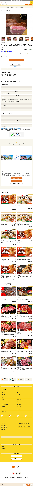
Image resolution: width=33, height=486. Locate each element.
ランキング (4, 7)
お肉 (17, 392)
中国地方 (6, 128)
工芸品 (2, 409)
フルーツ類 (3, 394)
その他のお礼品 (4, 411)
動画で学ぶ (21, 7)
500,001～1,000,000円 (27, 426)
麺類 (17, 401)
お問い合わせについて (16, 66)
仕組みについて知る (23, 53)
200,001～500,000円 (20, 426)
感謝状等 (18, 409)
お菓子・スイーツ (19, 399)
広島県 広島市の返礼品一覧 (16, 128)
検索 (26, 4)
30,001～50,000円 (26, 423)
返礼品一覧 (8, 7)
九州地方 (2, 429)
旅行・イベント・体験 (5, 404)
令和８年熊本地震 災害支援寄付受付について (16, 0)
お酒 (17, 397)
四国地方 (5, 427)
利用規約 (6, 477)
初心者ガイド (17, 7)
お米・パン (3, 392)
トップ (2, 7)
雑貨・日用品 (3, 406)
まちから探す (2, 128)
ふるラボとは (2, 446)
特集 (14, 7)
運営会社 (26, 477)
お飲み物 (3, 399)
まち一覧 (12, 7)
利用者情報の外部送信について (20, 477)
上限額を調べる (30, 53)
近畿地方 (5, 425)
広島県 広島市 (3, 42)
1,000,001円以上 (20, 428)
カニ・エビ (18, 394)
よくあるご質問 (3, 448)
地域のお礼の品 (19, 404)
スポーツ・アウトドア (20, 406)
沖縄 (4, 429)
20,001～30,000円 (20, 423)
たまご (2, 397)
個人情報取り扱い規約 (12, 477)
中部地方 (2, 425)
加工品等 (3, 401)
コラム (24, 7)
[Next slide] (32, 7)
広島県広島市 (10, 128)
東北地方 (2, 423)
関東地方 (5, 423)
